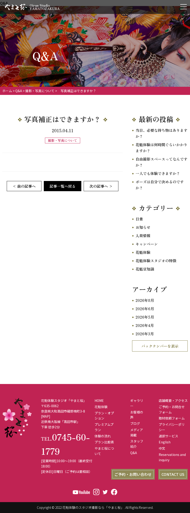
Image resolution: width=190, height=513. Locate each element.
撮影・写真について (39, 90)
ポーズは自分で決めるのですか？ (160, 184)
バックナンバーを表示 (159, 346)
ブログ (135, 423)
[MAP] (45, 416)
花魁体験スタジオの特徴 (156, 260)
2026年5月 (145, 317)
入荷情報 (143, 235)
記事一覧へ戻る (63, 186)
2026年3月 (145, 333)
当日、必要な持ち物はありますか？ (161, 133)
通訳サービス (168, 436)
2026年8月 (145, 300)
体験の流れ (103, 436)
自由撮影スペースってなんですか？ (161, 162)
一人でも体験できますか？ (158, 173)
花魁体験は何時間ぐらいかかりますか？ (161, 147)
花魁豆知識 (145, 269)
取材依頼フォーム (172, 418)
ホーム (7, 90)
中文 (162, 448)
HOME (99, 400)
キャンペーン (147, 244)
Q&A (18, 90)
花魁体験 (143, 252)
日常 (139, 219)
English (165, 442)
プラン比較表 (104, 442)
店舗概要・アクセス (173, 400)
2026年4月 (145, 325)
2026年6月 (145, 308)
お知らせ (143, 227)
